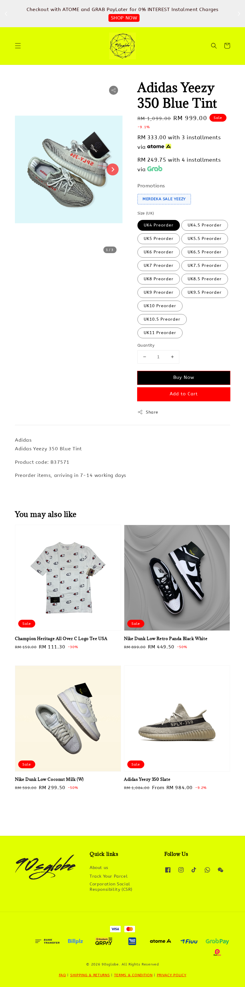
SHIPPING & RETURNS (90, 975)
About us (99, 867)
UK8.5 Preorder (205, 278)
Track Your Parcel (109, 876)
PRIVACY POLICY (171, 975)
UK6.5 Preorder (205, 252)
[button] (17, 45)
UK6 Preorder (159, 252)
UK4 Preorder (159, 225)
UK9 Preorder (159, 292)
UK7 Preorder (159, 265)
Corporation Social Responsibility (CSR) (111, 887)
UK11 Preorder (160, 332)
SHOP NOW (124, 18)
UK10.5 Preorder (162, 319)
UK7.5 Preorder (205, 265)
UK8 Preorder (159, 278)
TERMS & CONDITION (133, 975)
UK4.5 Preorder (205, 225)
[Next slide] (113, 169)
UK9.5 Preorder (205, 292)
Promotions (151, 186)
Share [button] (152, 412)
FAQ (62, 975)
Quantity (145, 345)
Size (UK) (145, 213)
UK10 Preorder (160, 305)
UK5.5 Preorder (205, 238)
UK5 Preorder (159, 238)
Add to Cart (184, 394)
